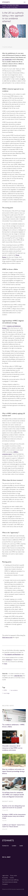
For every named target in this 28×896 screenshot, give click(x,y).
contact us (9, 659)
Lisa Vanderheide (7, 59)
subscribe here (18, 675)
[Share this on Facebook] (10, 42)
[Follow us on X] (17, 850)
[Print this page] (17, 42)
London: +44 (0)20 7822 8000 (10, 5)
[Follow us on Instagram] (11, 850)
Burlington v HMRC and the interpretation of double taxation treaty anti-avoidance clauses (14, 816)
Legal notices (5, 875)
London (14, 845)
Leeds (21, 845)
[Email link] (13, 42)
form (5, 663)
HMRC (5, 690)
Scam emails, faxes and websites (9, 882)
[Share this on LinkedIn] (3, 42)
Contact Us (5, 845)
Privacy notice (13, 875)
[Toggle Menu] (24, 2)
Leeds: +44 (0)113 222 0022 (9, 7)
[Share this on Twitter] (6, 42)
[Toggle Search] (21, 2)
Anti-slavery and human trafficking (10, 880)
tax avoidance (14, 690)
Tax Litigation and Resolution (12, 654)
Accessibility (5, 877)
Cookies (12, 877)
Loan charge (6, 693)
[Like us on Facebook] (23, 850)
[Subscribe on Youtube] (5, 853)
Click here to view (7, 637)
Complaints (5, 884)
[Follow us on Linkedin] (5, 850)
